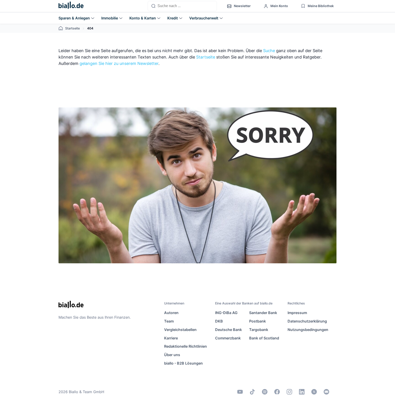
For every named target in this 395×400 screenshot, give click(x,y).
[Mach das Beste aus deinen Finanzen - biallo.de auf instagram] (289, 392)
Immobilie (109, 18)
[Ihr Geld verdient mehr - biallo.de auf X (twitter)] (314, 392)
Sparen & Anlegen (74, 18)
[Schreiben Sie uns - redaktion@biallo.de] (326, 392)
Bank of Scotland (264, 338)
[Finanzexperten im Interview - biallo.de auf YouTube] (240, 392)
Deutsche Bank (228, 329)
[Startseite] (71, 6)
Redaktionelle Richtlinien (185, 346)
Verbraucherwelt (203, 18)
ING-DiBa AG (226, 312)
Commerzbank (228, 338)
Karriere (171, 338)
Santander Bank (263, 312)
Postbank (257, 321)
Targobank (258, 329)
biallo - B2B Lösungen (183, 363)
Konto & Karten (142, 18)
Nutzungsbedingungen (308, 329)
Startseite (72, 28)
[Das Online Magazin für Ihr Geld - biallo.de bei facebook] (277, 392)
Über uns (172, 354)
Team (169, 321)
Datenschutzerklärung (307, 321)
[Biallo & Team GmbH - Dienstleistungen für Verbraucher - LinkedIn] (301, 392)
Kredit (172, 18)
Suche (269, 50)
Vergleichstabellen (180, 329)
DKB (219, 321)
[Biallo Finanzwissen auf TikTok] (252, 392)
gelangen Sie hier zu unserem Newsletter (119, 63)
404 (90, 28)
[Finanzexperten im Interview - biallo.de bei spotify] (264, 392)
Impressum (297, 312)
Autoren (171, 312)
